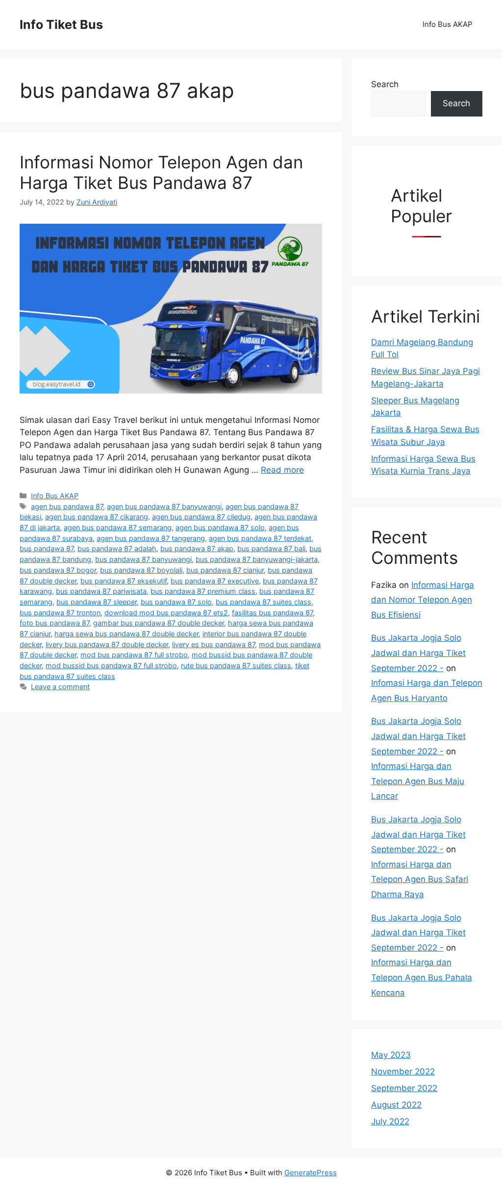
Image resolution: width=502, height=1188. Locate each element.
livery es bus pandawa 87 (213, 644)
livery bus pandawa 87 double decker (107, 644)
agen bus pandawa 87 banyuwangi (164, 506)
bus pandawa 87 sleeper (96, 602)
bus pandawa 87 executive (215, 581)
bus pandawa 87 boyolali (141, 570)
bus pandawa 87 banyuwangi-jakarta (257, 559)
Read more (282, 470)
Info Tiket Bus (61, 24)
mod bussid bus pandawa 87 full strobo (111, 665)
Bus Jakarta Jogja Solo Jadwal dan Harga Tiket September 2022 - (418, 653)
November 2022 (403, 1071)
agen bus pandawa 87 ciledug (201, 516)
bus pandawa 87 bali (271, 548)
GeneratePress (310, 1172)
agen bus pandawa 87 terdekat (260, 538)
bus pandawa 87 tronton (60, 612)
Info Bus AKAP (448, 24)
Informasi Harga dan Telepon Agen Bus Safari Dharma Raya (419, 879)
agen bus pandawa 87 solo (220, 527)
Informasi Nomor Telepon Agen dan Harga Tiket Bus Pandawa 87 (161, 172)
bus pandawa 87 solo (176, 602)
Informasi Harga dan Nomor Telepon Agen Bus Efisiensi (422, 600)
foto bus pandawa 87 (54, 623)
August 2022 (396, 1105)
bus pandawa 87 (47, 548)
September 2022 (404, 1088)
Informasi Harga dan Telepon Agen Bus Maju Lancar (417, 781)
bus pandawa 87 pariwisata (101, 591)
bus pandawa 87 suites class (263, 602)
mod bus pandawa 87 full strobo (134, 655)
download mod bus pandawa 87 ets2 (166, 612)
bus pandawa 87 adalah (116, 548)
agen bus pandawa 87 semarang (118, 527)
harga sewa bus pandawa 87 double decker (126, 633)
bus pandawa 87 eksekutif (123, 581)
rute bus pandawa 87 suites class (236, 665)
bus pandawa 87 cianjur (225, 570)
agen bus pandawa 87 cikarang (96, 516)
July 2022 (390, 1121)
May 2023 (391, 1055)
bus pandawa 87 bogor (58, 570)
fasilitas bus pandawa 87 (272, 612)
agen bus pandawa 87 (67, 506)
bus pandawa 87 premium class (203, 591)
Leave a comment (60, 686)
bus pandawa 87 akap (196, 548)
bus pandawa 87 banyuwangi (143, 559)
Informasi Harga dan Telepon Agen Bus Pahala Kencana (421, 977)
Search (385, 84)
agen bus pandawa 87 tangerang (151, 538)
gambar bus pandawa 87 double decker (158, 623)
